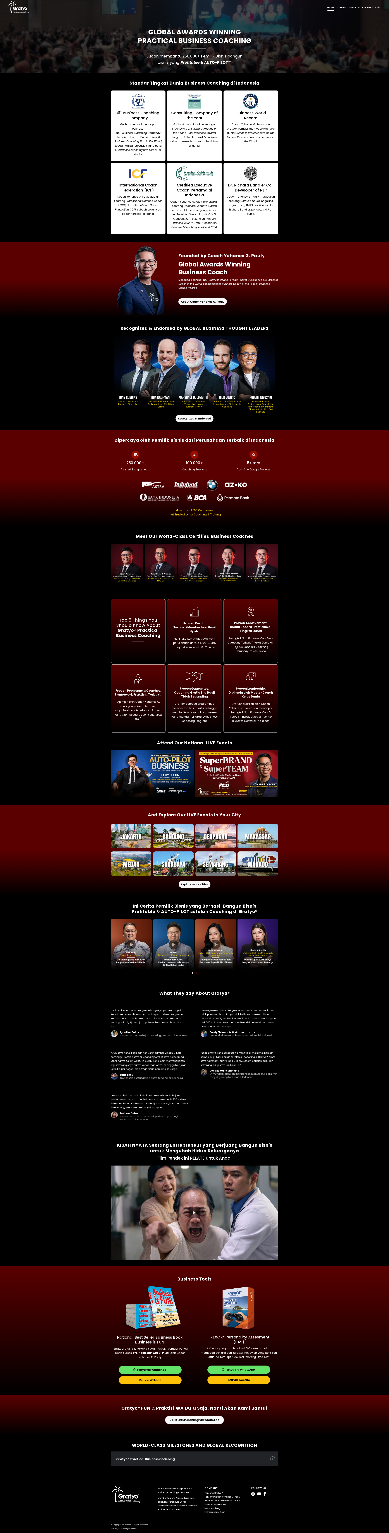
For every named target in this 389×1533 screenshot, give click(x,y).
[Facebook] (264, 1494)
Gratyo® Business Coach (222, 1500)
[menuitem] (331, 7)
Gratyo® (127, 1524)
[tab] (194, 1458)
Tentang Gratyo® (214, 1493)
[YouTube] (259, 1494)
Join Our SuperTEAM (215, 1504)
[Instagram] (253, 1494)
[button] (192, 972)
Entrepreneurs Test (215, 1512)
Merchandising (212, 1508)
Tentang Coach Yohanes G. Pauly (222, 1496)
